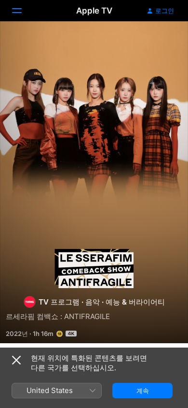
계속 (142, 390)
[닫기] (16, 360)
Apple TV (94, 10)
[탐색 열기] (22, 10)
